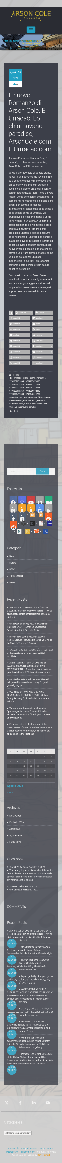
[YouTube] (31, 499)
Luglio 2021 (15, 842)
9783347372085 (33, 388)
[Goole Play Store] (40, 508)
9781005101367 (21, 378)
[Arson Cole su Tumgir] (31, 514)
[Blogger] (40, 499)
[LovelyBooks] (40, 523)
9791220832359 (16, 391)
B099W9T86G (15, 400)
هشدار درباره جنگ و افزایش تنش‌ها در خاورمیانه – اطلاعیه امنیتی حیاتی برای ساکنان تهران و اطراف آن (30, 652)
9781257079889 (33, 381)
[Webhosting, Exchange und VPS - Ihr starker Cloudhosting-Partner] (39, 1155)
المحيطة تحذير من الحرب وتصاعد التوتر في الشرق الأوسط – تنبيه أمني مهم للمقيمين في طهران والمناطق (28, 682)
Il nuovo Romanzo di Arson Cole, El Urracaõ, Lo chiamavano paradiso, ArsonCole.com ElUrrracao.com (30, 122)
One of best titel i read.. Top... (23, 889)
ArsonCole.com (15, 397)
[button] (11, 313)
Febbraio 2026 (16, 822)
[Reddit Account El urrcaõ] (13, 524)
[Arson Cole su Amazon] (31, 508)
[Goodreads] (13, 508)
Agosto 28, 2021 (15, 75)
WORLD (13, 582)
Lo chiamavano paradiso (25, 407)
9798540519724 (33, 394)
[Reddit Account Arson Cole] (48, 516)
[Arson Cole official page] (22, 499)
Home (6, 49)
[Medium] (48, 499)
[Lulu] (49, 523)
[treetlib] (18, 531)
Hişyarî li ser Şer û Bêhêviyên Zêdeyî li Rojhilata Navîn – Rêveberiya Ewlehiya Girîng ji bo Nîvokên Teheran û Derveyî (29, 639)
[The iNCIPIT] (27, 531)
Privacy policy (27, 1151)
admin (16, 375)
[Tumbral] (22, 516)
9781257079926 (16, 384)
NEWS (12, 569)
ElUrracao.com (34, 1148)
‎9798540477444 (16, 394)
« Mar (10, 792)
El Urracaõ (41, 400)
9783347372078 (16, 388)
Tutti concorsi (16, 576)
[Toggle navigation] (31, 29)
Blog (16, 411)
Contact (48, 1148)
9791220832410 (33, 391)
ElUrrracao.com (16, 404)
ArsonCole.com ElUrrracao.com (37, 397)
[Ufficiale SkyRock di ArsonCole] (31, 523)
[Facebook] (13, 499)
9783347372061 (33, 384)
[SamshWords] (35, 531)
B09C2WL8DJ (29, 400)
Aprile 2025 (15, 829)
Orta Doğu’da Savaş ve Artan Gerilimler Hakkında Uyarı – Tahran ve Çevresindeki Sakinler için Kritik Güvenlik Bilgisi (27, 626)
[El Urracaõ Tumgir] (40, 514)
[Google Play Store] (48, 508)
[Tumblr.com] (13, 516)
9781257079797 (37, 378)
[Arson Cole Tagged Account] (22, 523)
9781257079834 (16, 381)
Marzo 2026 (15, 815)
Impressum (12, 1151)
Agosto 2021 (15, 835)
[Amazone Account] (22, 508)
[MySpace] (44, 531)
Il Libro (12, 562)
